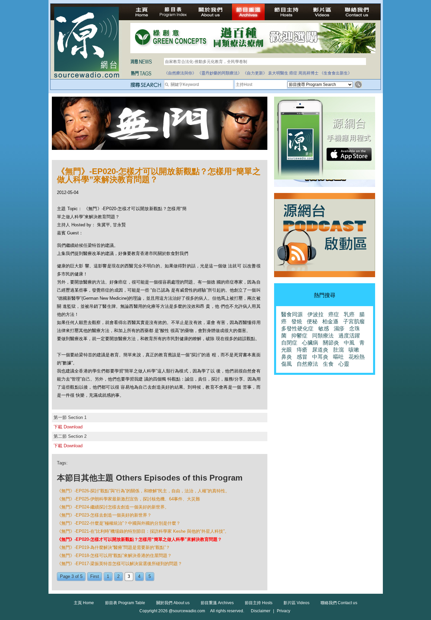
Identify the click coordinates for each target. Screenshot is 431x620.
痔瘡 (302, 350)
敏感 (323, 328)
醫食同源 (292, 314)
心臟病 (310, 343)
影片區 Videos (296, 602)
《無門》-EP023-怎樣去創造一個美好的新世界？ (104, 515)
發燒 (296, 321)
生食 (328, 364)
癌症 (293, 73)
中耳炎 (320, 357)
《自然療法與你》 (180, 73)
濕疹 (339, 328)
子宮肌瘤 (354, 321)
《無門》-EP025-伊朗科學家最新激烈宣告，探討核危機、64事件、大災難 (128, 498)
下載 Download (68, 426)
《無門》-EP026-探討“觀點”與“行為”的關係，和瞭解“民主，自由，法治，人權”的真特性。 (143, 490)
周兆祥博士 (308, 73)
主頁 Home (84, 602)
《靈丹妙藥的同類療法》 (219, 73)
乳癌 (349, 314)
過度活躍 (349, 335)
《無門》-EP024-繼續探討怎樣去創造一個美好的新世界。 (113, 507)
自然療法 (307, 364)
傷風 (286, 364)
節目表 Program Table (125, 602)
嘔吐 (338, 357)
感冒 (302, 357)
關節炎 (331, 343)
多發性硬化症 (297, 328)
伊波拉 (315, 314)
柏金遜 (330, 321)
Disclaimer (260, 611)
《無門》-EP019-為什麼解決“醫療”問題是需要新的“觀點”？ (113, 547)
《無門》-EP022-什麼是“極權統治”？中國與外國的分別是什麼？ (118, 523)
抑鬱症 (299, 335)
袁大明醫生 (278, 73)
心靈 (343, 364)
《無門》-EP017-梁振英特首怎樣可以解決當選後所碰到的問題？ (119, 563)
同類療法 (323, 335)
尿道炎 (320, 350)
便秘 (312, 321)
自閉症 (289, 343)
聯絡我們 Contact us (339, 602)
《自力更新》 (255, 73)
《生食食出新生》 (336, 73)
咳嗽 (354, 350)
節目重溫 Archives (217, 602)
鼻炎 (286, 357)
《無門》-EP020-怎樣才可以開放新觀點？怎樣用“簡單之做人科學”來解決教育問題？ (139, 539)
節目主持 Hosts (258, 602)
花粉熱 (357, 357)
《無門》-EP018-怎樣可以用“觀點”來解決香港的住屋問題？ (114, 555)
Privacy (283, 611)
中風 (349, 343)
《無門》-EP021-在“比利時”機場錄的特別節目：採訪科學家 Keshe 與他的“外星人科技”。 (143, 531)
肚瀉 (338, 350)
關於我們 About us (173, 602)
